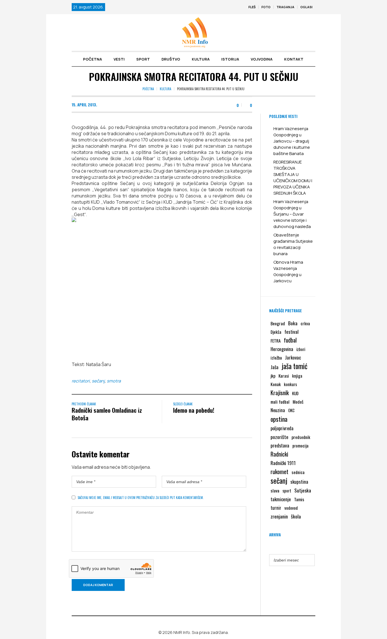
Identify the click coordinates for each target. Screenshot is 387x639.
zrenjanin (279, 516)
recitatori (81, 381)
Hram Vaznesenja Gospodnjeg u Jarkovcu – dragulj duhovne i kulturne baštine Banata (291, 141)
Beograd (278, 323)
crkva (305, 323)
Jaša (274, 367)
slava (275, 490)
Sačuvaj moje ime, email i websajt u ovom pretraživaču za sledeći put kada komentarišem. (141, 497)
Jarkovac (293, 357)
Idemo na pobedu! (193, 410)
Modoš (298, 401)
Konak (276, 384)
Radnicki (279, 454)
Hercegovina (282, 348)
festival (291, 331)
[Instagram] (197, 623)
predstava (280, 445)
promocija (300, 445)
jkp (273, 376)
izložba (276, 357)
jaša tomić (294, 366)
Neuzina (278, 410)
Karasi (283, 376)
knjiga (297, 376)
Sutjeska (302, 490)
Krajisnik (280, 392)
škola (296, 516)
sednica (298, 472)
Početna (148, 89)
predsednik (301, 437)
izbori (300, 349)
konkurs (290, 384)
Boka (292, 323)
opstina (279, 419)
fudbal (290, 340)
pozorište (279, 436)
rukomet (279, 471)
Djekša (276, 332)
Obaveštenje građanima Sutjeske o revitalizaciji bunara (293, 244)
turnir (276, 507)
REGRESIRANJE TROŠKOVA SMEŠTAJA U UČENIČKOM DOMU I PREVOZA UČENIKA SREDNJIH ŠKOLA (292, 177)
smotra (114, 381)
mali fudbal (280, 402)
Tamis (299, 499)
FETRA (276, 340)
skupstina (299, 481)
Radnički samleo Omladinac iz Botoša (107, 414)
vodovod (291, 508)
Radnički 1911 (283, 462)
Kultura (165, 89)
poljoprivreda (282, 428)
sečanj (98, 381)
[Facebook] (189, 623)
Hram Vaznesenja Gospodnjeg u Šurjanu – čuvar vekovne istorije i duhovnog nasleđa (292, 214)
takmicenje (281, 499)
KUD (295, 393)
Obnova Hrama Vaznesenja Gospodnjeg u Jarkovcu (288, 271)
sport (286, 491)
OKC (291, 410)
